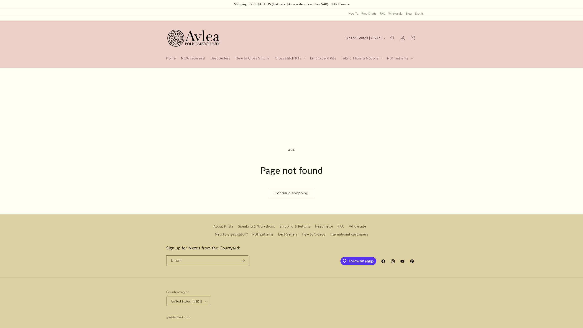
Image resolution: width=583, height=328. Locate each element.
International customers (349, 234)
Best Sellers (287, 234)
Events (419, 13)
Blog (409, 13)
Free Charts (369, 13)
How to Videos (313, 234)
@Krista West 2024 (178, 317)
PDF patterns (263, 234)
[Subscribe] (243, 260)
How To (353, 13)
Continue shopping (291, 193)
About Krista (223, 226)
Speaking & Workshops (256, 226)
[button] (289, 58)
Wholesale (395, 13)
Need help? (324, 226)
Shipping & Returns (294, 226)
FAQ (382, 13)
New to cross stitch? (231, 234)
